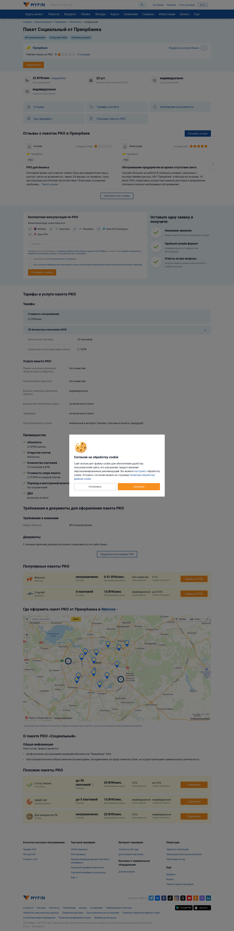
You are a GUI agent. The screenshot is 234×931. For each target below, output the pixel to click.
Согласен (138, 486)
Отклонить (95, 486)
